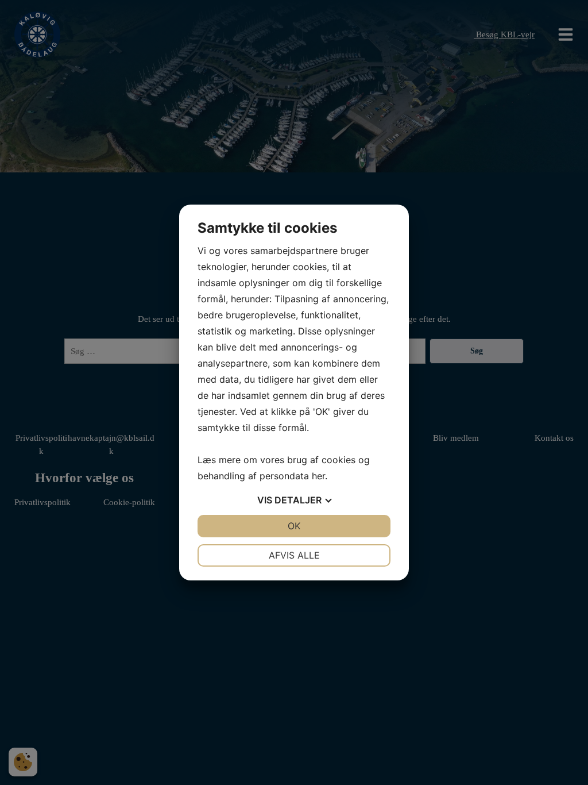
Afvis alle (294, 555)
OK (294, 526)
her (318, 476)
